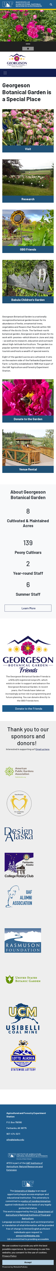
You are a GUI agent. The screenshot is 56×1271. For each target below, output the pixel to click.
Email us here (42, 749)
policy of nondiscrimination (36, 1201)
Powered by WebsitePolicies (14, 1267)
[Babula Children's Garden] (28, 277)
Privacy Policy (9, 1255)
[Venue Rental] (28, 447)
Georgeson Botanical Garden (38, 60)
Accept (28, 1262)
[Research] (28, 177)
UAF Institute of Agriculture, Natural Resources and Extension (24, 1166)
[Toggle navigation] (5, 73)
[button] (2, 31)
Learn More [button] (29, 608)
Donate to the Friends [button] (28, 708)
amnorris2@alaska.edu (28, 1235)
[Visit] (28, 127)
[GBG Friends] (28, 227)
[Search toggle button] (51, 4)
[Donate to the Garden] (28, 397)
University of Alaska (24, 1190)
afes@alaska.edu (15, 1139)
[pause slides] (28, 48)
